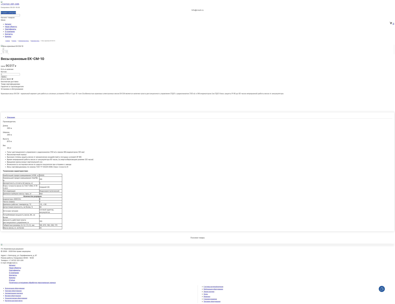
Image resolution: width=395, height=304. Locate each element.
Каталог (8, 24)
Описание (11, 117)
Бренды (8, 36)
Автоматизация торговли (14, 293)
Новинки (207, 296)
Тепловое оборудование (212, 301)
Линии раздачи (209, 291)
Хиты (206, 294)
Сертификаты (10, 29)
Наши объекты (11, 27)
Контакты (9, 34)
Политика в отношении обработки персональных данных (32, 283)
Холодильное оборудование (14, 288)
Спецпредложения (210, 299)
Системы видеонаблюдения (213, 287)
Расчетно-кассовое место (13, 301)
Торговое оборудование (13, 291)
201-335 (10, 4)
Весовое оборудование (13, 296)
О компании (10, 31)
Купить (4, 77)
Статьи (12, 280)
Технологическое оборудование (16, 298)
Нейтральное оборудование (213, 289)
